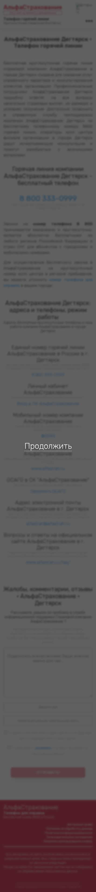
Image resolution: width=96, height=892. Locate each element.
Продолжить (48, 446)
